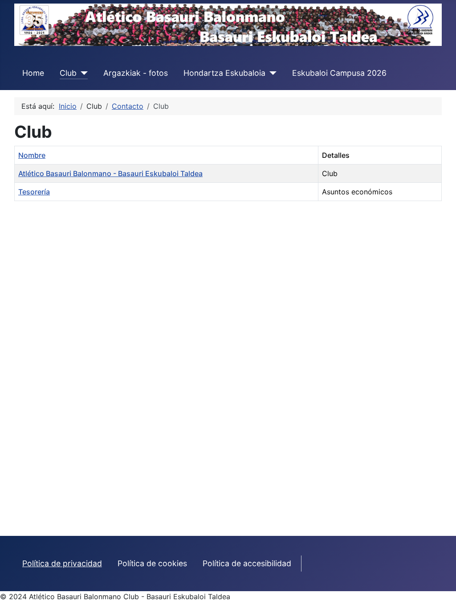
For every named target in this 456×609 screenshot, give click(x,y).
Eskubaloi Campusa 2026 (339, 73)
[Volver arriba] (440, 592)
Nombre (31, 155)
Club (68, 73)
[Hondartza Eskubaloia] (271, 73)
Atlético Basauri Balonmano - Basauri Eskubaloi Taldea (110, 173)
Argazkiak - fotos (135, 73)
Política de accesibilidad (247, 563)
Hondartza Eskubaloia (224, 73)
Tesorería (34, 191)
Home (33, 73)
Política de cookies (152, 563)
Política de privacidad (62, 563)
